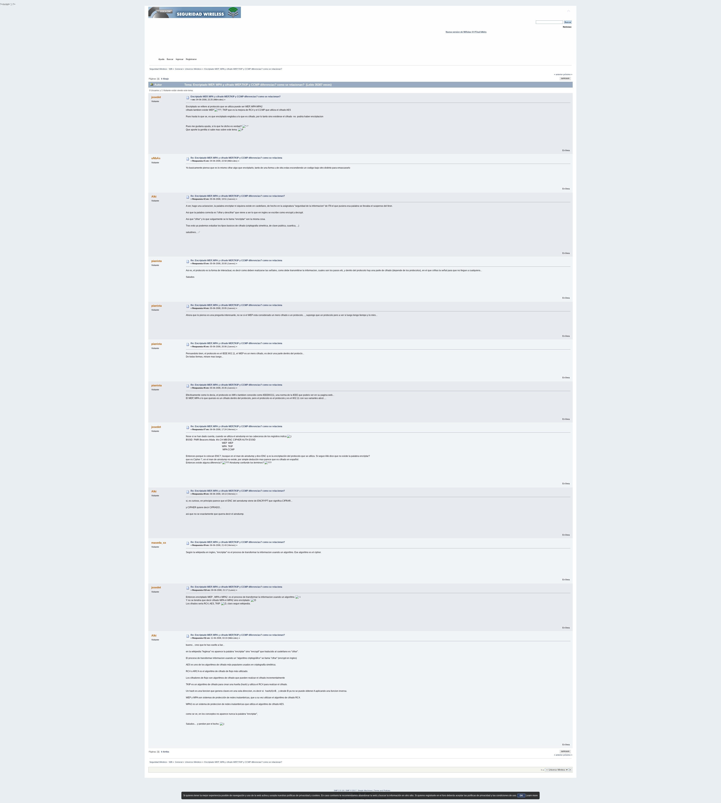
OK (521, 795)
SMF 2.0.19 (339, 790)
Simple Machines (365, 790)
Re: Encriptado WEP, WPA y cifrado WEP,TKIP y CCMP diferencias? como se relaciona (236, 158)
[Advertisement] (360, 49)
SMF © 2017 (351, 790)
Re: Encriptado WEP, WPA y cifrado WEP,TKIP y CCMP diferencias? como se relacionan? (238, 196)
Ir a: (542, 770)
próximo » (567, 74)
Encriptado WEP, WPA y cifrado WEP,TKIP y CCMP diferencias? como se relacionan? (236, 96)
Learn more (532, 795)
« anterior (558, 74)
